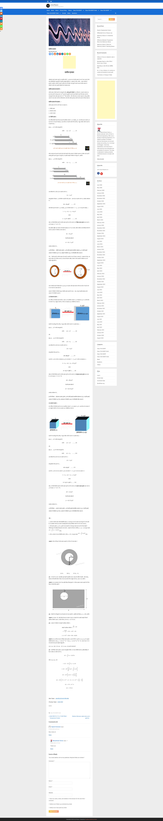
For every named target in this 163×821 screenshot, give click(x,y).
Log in (98, 375)
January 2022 (100, 305)
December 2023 (101, 252)
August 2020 (100, 338)
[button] (69, 142)
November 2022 (101, 279)
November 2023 (101, 254)
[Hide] (0, 31)
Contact (64, 13)
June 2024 (99, 244)
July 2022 (99, 289)
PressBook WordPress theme (91, 819)
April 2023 (99, 271)
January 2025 (100, 225)
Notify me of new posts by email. (58, 807)
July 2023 (99, 265)
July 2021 (99, 319)
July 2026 (99, 185)
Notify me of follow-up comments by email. (61, 804)
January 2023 (100, 276)
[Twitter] (52, 54)
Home (48, 10)
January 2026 (100, 193)
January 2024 (100, 249)
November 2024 (101, 230)
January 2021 (100, 332)
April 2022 (99, 297)
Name (51, 781)
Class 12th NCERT (104, 10)
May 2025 (99, 214)
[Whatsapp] (67, 54)
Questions (74, 13)
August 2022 (100, 287)
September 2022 (101, 284)
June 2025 (99, 211)
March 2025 (100, 219)
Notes (68, 13)
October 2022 (100, 281)
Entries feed (100, 378)
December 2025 (101, 195)
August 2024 (100, 238)
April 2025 (99, 217)
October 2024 (100, 233)
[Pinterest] (60, 54)
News (52, 10)
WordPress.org (100, 383)
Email (50, 786)
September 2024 (101, 236)
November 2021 (101, 308)
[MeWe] (62, 54)
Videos (70, 10)
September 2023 (101, 260)
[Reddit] (55, 54)
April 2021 (99, 327)
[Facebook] (50, 54)
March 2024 (100, 246)
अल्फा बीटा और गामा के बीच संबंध (62, 698)
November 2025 (101, 198)
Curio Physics (54, 5)
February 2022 (100, 303)
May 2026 (99, 187)
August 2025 (100, 206)
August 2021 (100, 316)
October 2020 (100, 335)
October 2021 (100, 311)
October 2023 (100, 257)
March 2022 (100, 300)
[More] (70, 54)
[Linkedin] (57, 54)
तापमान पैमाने (60, 702)
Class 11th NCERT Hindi (91, 10)
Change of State (108, 74)
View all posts (100, 159)
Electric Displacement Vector (104, 30)
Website (51, 792)
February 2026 (100, 190)
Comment (52, 761)
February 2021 (100, 330)
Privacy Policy (63, 10)
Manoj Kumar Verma (58, 740)
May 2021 (99, 324)
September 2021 (101, 313)
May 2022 (99, 295)
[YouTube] (101, 173)
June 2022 (99, 292)
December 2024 (101, 228)
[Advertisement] (69, 62)
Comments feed (101, 380)
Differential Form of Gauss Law (104, 33)
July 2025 (99, 209)
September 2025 (101, 203)
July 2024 (99, 241)
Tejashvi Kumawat (56, 726)
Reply (50, 735)
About (56, 10)
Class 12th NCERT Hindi (53, 13)
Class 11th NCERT (77, 10)
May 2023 (99, 268)
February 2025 (100, 222)
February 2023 (100, 273)
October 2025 (100, 201)
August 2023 (100, 262)
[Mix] (65, 54)
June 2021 (99, 322)
